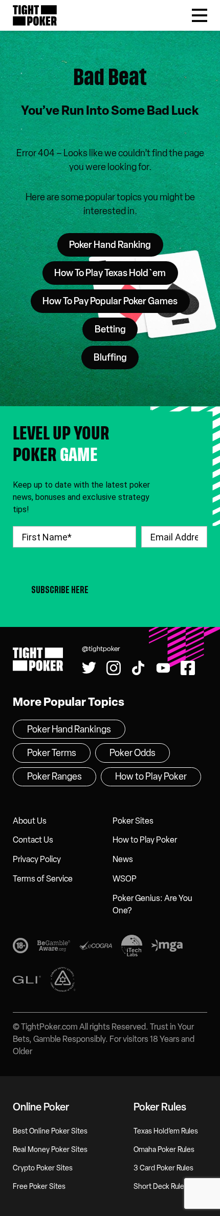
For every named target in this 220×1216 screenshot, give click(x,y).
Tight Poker (35, 15)
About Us (30, 821)
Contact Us (33, 840)
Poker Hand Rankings (69, 729)
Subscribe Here (60, 590)
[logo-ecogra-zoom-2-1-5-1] (95, 947)
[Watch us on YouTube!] (102, 9)
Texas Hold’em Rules (166, 1131)
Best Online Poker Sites (50, 1131)
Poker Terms (51, 753)
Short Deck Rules (161, 1186)
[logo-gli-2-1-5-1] (27, 981)
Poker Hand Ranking (110, 244)
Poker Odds (132, 753)
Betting (110, 329)
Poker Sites (133, 821)
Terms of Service (43, 879)
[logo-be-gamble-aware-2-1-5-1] (53, 947)
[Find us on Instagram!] (113, 668)
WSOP (125, 879)
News (123, 859)
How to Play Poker (145, 840)
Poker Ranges (54, 776)
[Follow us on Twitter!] (89, 668)
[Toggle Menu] (199, 15)
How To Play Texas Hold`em (110, 273)
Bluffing (110, 357)
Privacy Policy (37, 859)
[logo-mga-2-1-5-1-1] (167, 947)
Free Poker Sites (39, 1186)
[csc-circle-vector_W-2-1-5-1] (63, 981)
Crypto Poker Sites (43, 1168)
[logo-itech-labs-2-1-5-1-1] (131, 947)
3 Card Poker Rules (163, 1168)
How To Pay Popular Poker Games (110, 301)
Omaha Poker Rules (164, 1149)
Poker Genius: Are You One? (152, 904)
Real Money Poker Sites (50, 1149)
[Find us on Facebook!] (129, 9)
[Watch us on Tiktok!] (76, 9)
